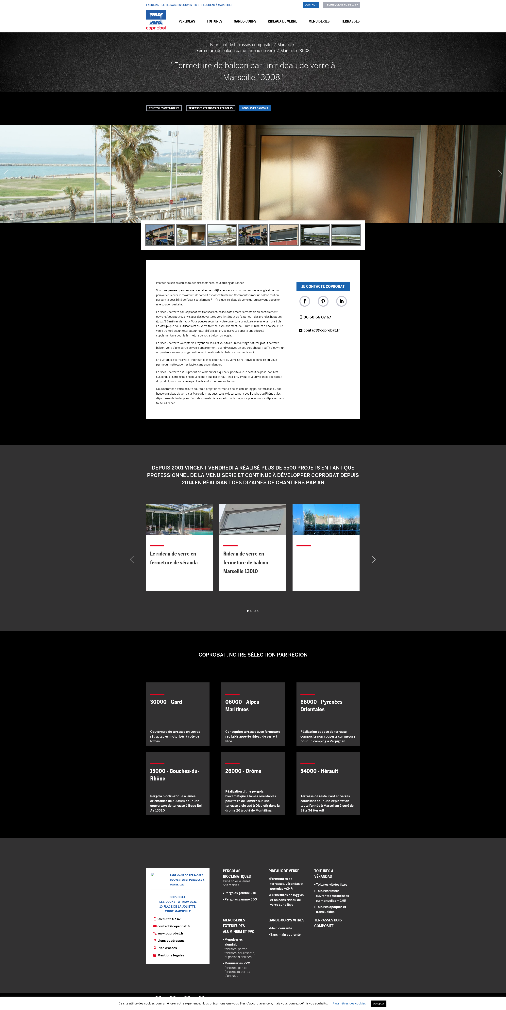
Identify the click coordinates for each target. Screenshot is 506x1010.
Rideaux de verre (282, 21)
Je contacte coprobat (323, 286)
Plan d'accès (167, 948)
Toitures (214, 21)
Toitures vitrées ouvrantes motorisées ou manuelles (332, 896)
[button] (253, 174)
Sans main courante (285, 934)
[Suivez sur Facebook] (304, 301)
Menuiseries (319, 21)
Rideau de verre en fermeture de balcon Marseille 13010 (172, 562)
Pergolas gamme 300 (241, 899)
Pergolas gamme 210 (240, 893)
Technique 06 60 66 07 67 (341, 4)
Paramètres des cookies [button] (349, 1003)
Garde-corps (245, 21)
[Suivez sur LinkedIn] (341, 301)
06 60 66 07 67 (317, 317)
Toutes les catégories (164, 108)
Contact (311, 4)
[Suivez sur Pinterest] (323, 301)
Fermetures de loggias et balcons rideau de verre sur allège (287, 900)
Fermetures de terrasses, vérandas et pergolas (286, 884)
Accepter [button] (378, 1003)
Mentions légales (171, 955)
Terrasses (350, 21)
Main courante (281, 928)
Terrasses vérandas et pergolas (211, 108)
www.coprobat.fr (170, 933)
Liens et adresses (171, 941)
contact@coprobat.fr (322, 330)
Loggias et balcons (255, 108)
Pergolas (187, 21)
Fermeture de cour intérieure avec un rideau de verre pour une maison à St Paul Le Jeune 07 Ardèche (325, 540)
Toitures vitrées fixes (331, 884)
